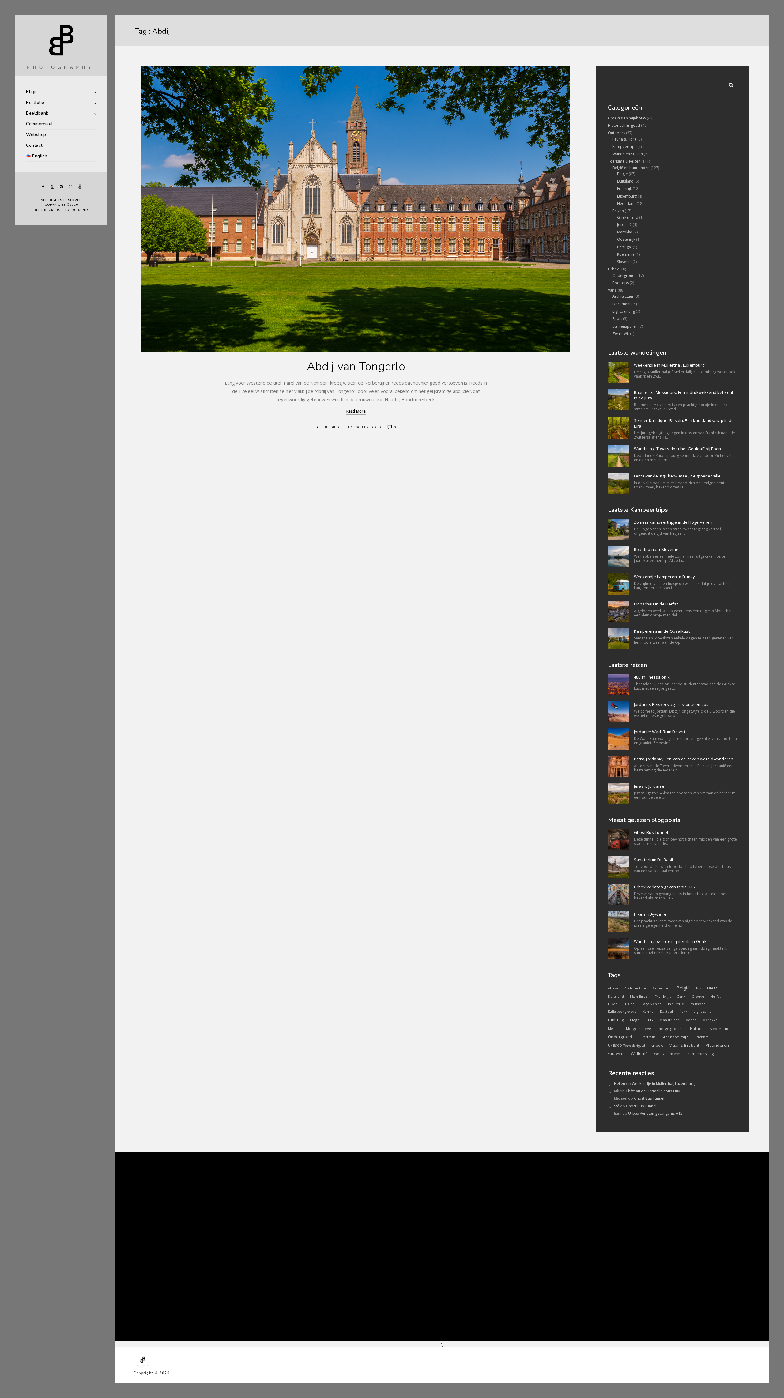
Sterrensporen (625, 326)
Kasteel (666, 1011)
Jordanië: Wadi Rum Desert (659, 731)
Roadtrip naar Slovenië (656, 549)
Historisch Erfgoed (361, 427)
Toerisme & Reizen (624, 161)
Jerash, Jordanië (649, 786)
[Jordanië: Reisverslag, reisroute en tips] (618, 711)
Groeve (698, 996)
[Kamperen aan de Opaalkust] (618, 638)
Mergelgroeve (638, 1028)
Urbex (613, 269)
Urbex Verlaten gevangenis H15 (664, 887)
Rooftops (620, 282)
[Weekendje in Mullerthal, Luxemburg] (618, 372)
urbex (657, 1045)
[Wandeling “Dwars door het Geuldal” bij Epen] (618, 456)
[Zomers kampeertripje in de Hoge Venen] (618, 529)
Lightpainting (623, 311)
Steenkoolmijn (675, 1036)
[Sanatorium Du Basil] (618, 867)
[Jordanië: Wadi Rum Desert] (618, 739)
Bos (698, 988)
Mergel (614, 1029)
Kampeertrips (624, 146)
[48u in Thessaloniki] (618, 684)
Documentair (623, 304)
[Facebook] (43, 187)
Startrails (647, 1037)
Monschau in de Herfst (656, 604)
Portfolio (35, 102)
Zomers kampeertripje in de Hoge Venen (673, 522)
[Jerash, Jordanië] (618, 793)
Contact (34, 145)
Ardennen (661, 988)
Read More (356, 411)
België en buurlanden (631, 167)
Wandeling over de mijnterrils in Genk (670, 941)
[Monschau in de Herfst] (618, 611)
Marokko (624, 232)
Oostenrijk (626, 239)
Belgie (330, 427)
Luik (649, 1020)
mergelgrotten (671, 1028)
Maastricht (669, 1020)
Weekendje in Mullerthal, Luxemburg (669, 365)
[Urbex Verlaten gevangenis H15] (618, 894)
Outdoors (616, 132)
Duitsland (625, 181)
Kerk (683, 1011)
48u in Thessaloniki (652, 677)
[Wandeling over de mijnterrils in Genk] (618, 948)
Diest (712, 987)
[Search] (728, 84)
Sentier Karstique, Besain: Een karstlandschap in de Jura (684, 423)
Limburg (616, 1020)
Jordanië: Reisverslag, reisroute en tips (671, 704)
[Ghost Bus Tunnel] (618, 839)
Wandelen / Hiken (627, 153)
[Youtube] (52, 187)
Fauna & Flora (624, 139)
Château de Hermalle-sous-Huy (653, 1091)
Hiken (613, 1004)
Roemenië (626, 254)
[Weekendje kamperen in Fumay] (618, 584)
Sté (616, 1106)
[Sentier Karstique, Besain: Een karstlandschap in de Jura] (618, 428)
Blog (31, 92)
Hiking (629, 1004)
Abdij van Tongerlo (356, 366)
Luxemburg (627, 196)
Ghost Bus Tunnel (651, 832)
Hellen (619, 1083)
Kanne (648, 1011)
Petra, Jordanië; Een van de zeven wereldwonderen (683, 759)
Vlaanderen (717, 1045)
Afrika (613, 988)
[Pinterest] (61, 187)
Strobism (701, 1037)
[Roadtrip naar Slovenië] (618, 556)
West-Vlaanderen (667, 1054)
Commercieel (39, 124)
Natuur (696, 1028)
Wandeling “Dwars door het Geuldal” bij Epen (677, 448)
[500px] (80, 187)
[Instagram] (70, 187)
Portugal (624, 247)
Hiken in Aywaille (650, 914)
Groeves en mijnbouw (627, 118)
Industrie (676, 1003)
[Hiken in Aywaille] (618, 921)
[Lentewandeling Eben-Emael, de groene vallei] (618, 483)
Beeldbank (37, 113)
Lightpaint (702, 1011)
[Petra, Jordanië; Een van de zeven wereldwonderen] (618, 766)
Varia (612, 290)
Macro (691, 1020)
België (683, 988)
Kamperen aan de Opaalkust (662, 631)
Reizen (618, 210)
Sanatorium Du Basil (653, 859)
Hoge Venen (651, 1004)
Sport (617, 318)
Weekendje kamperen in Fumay (664, 576)
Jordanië (624, 224)
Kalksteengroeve (622, 1011)
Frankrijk (624, 188)
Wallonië (639, 1053)
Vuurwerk (616, 1054)
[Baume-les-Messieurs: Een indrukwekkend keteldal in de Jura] (618, 399)
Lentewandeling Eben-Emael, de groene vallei (678, 476)
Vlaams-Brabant (684, 1045)
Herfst (715, 996)
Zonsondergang (700, 1054)
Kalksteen (698, 1004)
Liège (635, 1020)
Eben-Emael (639, 996)
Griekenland (627, 217)
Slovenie (624, 261)
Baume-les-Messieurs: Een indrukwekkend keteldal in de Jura (683, 395)
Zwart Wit (620, 333)
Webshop (36, 135)
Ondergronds (624, 275)
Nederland (626, 203)
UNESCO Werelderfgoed (626, 1045)
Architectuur (623, 296)
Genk (681, 996)
